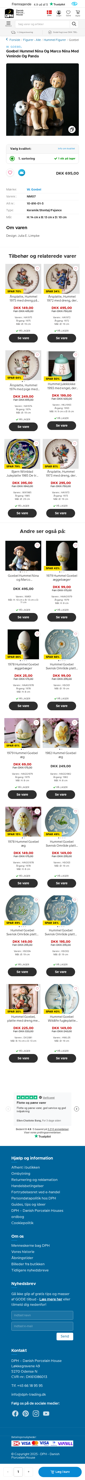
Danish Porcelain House (20, 13)
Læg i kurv (62, 1472)
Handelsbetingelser (27, 1186)
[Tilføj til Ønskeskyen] (22, 172)
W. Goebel (34, 189)
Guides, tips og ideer (28, 1204)
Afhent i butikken (25, 1167)
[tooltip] (23, 299)
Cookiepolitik (22, 1223)
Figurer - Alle (32, 40)
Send (65, 1336)
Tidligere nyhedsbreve (30, 1270)
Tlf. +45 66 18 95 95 (27, 1385)
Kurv (78, 16)
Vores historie (22, 1252)
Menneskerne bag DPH (30, 1245)
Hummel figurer (7, 39)
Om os (17, 1236)
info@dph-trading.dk (28, 1394)
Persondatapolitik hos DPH (33, 1198)
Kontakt (19, 1351)
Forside (14, 40)
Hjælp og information (32, 1158)
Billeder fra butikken (28, 1264)
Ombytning (20, 1173)
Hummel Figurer (55, 40)
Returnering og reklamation (34, 1180)
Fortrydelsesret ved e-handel (35, 1192)
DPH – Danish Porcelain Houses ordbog (37, 1214)
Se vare (23, 338)
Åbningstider (22, 1258)
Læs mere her (50, 1299)
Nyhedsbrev (23, 1284)
